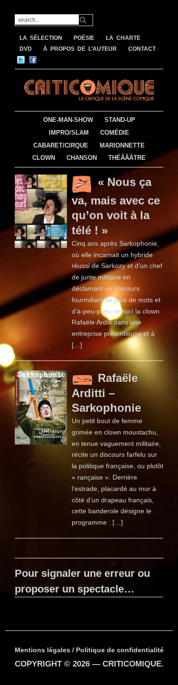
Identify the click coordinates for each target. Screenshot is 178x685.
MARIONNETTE (122, 145)
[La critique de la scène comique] (89, 88)
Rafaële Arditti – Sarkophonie (106, 392)
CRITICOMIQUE (132, 663)
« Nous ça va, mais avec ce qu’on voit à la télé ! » (116, 206)
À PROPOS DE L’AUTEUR (80, 49)
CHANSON (81, 157)
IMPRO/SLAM (69, 132)
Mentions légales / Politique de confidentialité (89, 650)
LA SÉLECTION (40, 38)
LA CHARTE (123, 38)
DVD (25, 49)
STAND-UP (119, 119)
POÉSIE (84, 38)
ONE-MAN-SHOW (68, 119)
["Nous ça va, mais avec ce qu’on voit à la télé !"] (40, 210)
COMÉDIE (114, 132)
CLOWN (43, 157)
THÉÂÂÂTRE (127, 157)
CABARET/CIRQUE (60, 145)
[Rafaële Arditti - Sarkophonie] (40, 406)
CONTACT (142, 49)
